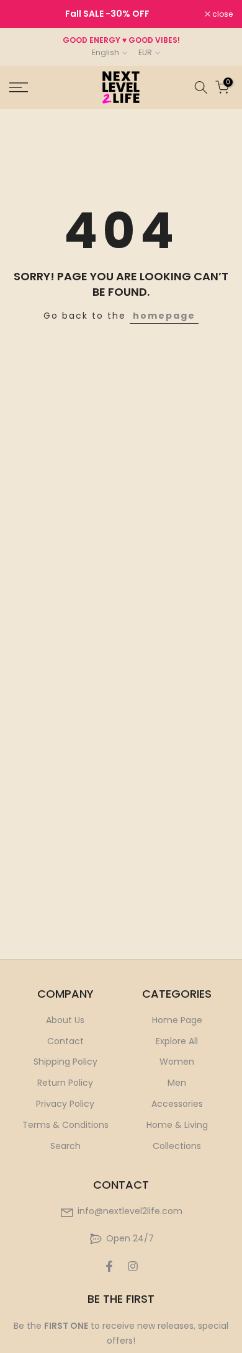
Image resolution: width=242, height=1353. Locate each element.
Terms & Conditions (65, 1125)
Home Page (177, 1020)
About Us (65, 1020)
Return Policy (65, 1082)
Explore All (177, 1041)
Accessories (177, 1104)
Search (65, 1146)
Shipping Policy (65, 1061)
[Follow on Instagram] (132, 1266)
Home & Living (177, 1125)
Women (176, 1061)
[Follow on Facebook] (109, 1266)
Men (177, 1082)
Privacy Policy (65, 1104)
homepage (164, 315)
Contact (65, 1041)
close (221, 14)
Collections (177, 1146)
